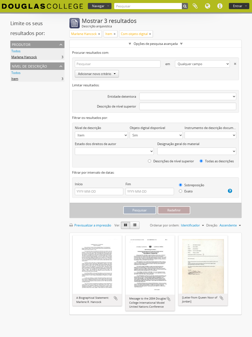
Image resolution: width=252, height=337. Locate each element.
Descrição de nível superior (116, 106)
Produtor (21, 44)
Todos (15, 51)
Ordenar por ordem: (164, 225)
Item (14, 78)
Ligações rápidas (220, 6)
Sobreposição (194, 185)
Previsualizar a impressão (92, 225)
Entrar (237, 6)
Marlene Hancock (24, 57)
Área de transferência (195, 6)
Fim (128, 184)
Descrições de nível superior (173, 161)
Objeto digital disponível (147, 128)
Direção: (212, 225)
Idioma (207, 6)
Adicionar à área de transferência (115, 298)
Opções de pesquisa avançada (156, 43)
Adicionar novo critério (94, 74)
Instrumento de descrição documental (210, 128)
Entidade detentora (122, 96)
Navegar (98, 6)
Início (79, 184)
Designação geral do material (178, 144)
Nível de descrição (29, 65)
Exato (188, 191)
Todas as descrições (219, 161)
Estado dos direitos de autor (95, 144)
